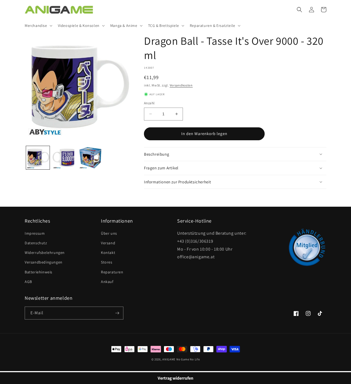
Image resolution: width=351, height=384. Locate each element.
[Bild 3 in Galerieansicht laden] (90, 158)
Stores (106, 262)
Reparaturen (112, 272)
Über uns (109, 233)
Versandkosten (181, 85)
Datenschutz (36, 242)
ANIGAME (169, 359)
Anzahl (149, 103)
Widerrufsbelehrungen (45, 252)
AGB (28, 281)
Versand (108, 242)
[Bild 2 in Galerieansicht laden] (64, 158)
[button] (38, 25)
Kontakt (108, 252)
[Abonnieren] (117, 313)
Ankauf (107, 281)
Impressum (35, 233)
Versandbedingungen (44, 262)
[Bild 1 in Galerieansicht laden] (38, 158)
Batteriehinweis (38, 272)
